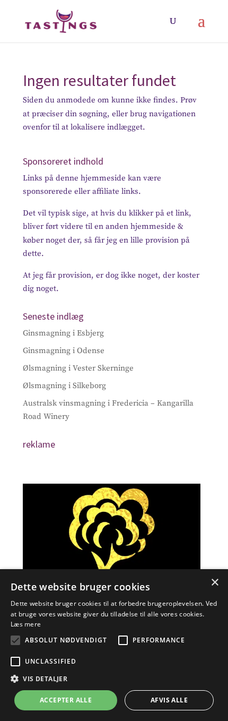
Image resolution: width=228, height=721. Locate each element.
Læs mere (26, 624)
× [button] (214, 583)
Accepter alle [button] (66, 700)
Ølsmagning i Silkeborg (64, 386)
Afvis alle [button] (169, 700)
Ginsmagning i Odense (63, 351)
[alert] (114, 645)
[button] (15, 640)
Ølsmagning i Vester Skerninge (78, 368)
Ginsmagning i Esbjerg (63, 333)
